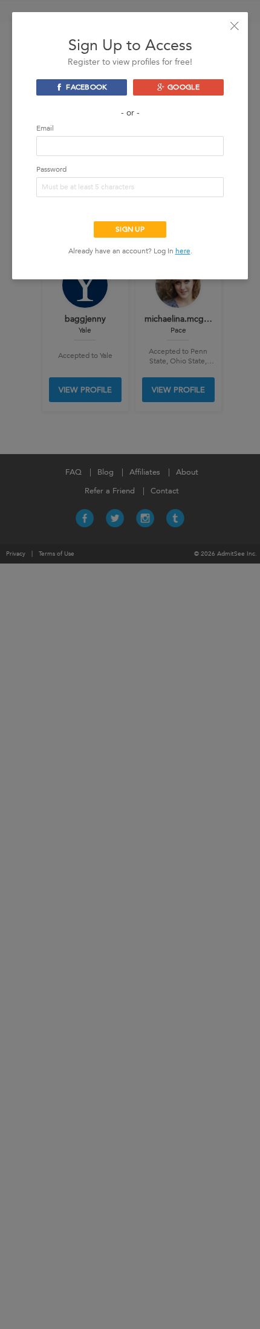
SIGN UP (130, 229)
